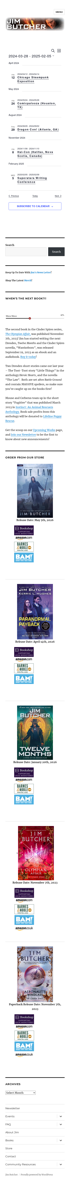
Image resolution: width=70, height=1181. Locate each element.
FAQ (8, 1124)
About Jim (12, 1132)
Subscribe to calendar (33, 206)
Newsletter (12, 1108)
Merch (27, 280)
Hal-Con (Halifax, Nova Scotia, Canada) (35, 154)
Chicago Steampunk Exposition (33, 79)
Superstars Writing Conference (32, 180)
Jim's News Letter (41, 272)
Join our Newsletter (23, 434)
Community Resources (20, 1164)
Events (9, 1116)
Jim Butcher (11, 1174)
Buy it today (28, 356)
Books (9, 1140)
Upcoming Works (44, 430)
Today (35, 195)
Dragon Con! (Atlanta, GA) (38, 129)
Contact (10, 1156)
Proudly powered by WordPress (37, 1174)
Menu (59, 12)
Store (8, 1148)
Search (9, 245)
